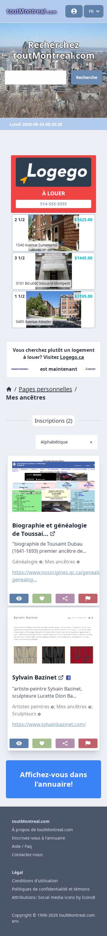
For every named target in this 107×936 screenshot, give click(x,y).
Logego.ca (72, 357)
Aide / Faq (22, 846)
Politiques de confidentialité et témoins (51, 889)
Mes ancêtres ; (74, 706)
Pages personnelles (45, 389)
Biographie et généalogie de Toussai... (49, 529)
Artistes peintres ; (34, 706)
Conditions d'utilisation (35, 880)
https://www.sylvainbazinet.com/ (49, 724)
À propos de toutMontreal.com (42, 829)
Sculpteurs (24, 713)
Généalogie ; (28, 561)
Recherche (86, 77)
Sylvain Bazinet (34, 677)
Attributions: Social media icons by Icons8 (53, 897)
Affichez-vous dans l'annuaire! (53, 779)
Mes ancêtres (60, 561)
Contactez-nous (27, 854)
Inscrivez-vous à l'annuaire (38, 838)
